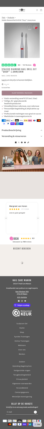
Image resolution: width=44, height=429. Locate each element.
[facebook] (18, 301)
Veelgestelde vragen (22, 370)
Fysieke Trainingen (22, 337)
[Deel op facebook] (15, 142)
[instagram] (22, 301)
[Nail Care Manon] (22, 10)
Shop (22, 332)
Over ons (22, 350)
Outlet (22, 328)
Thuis (3, 18)
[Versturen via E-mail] (25, 142)
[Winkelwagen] (41, 10)
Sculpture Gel (22, 324)
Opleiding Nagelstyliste (22, 366)
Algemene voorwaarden (22, 384)
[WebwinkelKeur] (22, 312)
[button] (28, 142)
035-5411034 (22, 297)
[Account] (37, 10)
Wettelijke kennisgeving (22, 397)
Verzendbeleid (22, 388)
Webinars (22, 345)
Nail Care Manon (9, 76)
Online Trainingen (22, 341)
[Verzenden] (35, 412)
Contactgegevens (22, 392)
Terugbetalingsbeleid (22, 375)
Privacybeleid (22, 379)
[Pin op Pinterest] (21, 142)
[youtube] (25, 301)
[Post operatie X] (18, 142)
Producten (10, 18)
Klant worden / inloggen (22, 93)
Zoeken (22, 362)
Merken (22, 354)
